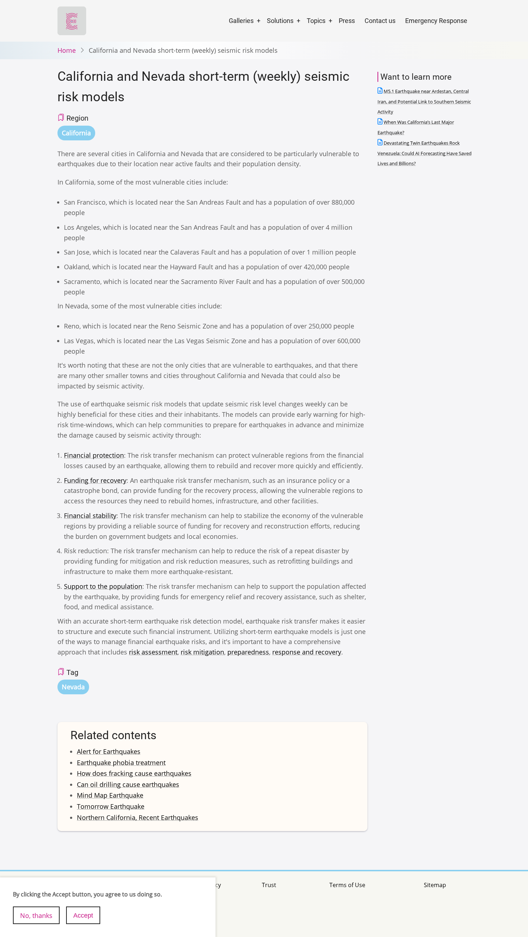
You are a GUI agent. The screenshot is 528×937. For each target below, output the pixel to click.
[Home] (71, 20)
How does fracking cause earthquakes (134, 773)
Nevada (73, 686)
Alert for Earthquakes (108, 751)
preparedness (248, 652)
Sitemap (435, 885)
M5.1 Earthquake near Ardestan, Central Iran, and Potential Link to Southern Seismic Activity (424, 101)
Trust (269, 885)
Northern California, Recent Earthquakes (137, 817)
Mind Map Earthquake (110, 795)
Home (66, 50)
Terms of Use (347, 885)
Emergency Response (436, 20)
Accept (83, 915)
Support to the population (103, 586)
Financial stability (90, 515)
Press (347, 20)
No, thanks (36, 915)
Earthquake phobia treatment (121, 762)
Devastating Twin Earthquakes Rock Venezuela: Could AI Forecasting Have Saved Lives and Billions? (425, 153)
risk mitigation (202, 652)
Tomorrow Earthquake (110, 806)
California (76, 133)
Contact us (380, 20)
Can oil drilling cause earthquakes (128, 784)
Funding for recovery (95, 480)
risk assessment (153, 652)
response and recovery (306, 652)
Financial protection (94, 455)
